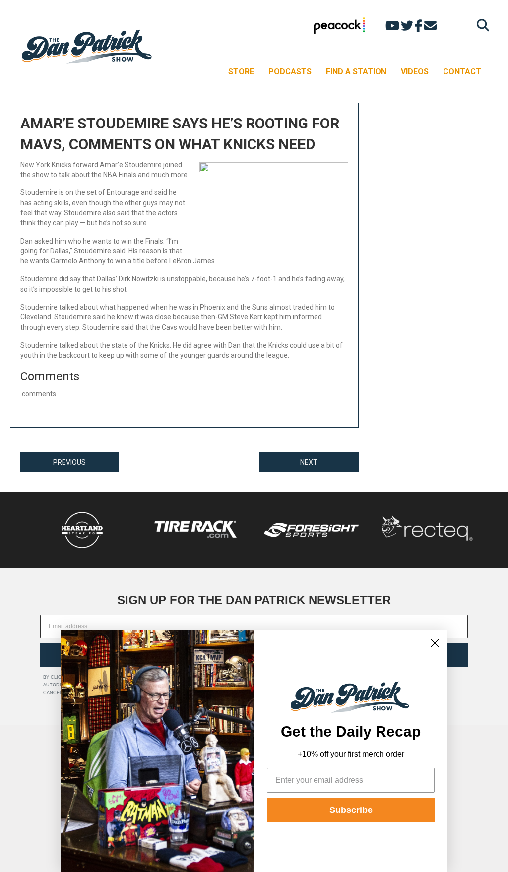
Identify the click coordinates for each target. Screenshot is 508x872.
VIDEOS (415, 71)
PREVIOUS (69, 462)
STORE (241, 71)
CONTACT (462, 71)
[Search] (480, 25)
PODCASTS (290, 71)
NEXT (309, 462)
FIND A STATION (356, 71)
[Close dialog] (435, 643)
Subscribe (351, 810)
